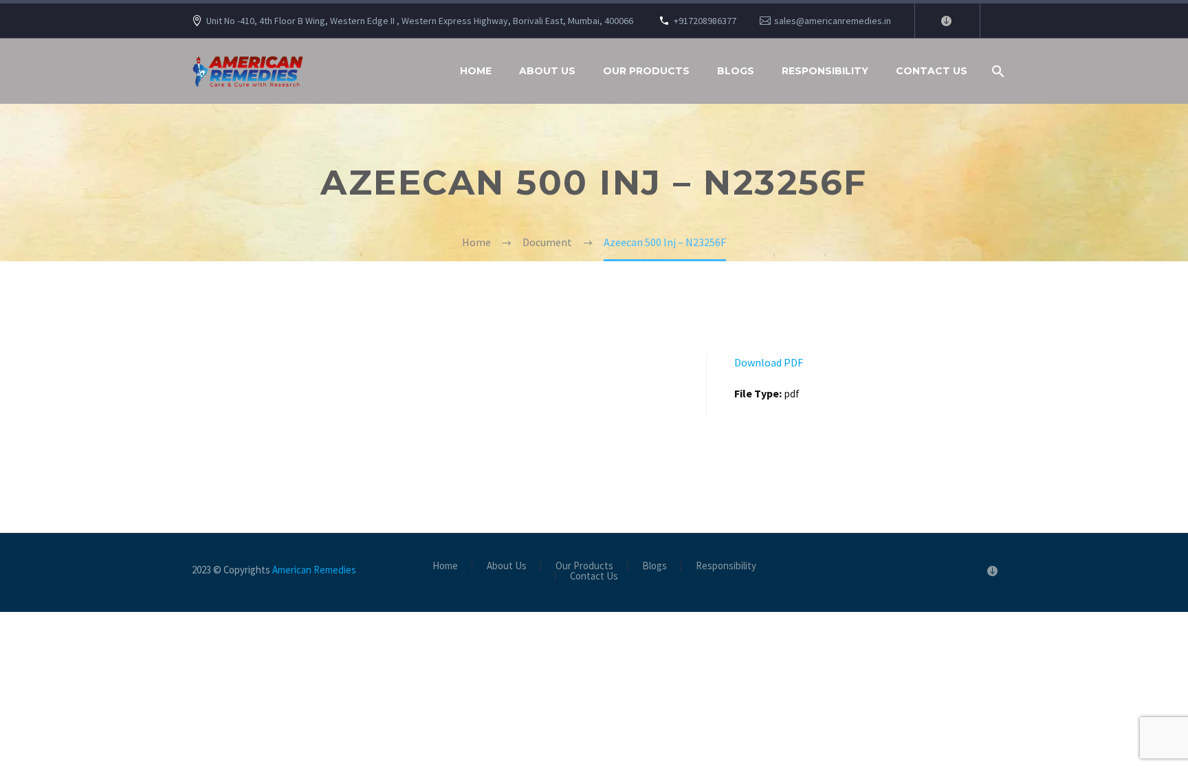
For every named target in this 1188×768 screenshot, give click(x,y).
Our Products (646, 71)
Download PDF (768, 362)
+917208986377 (705, 20)
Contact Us (931, 71)
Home (476, 71)
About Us (547, 71)
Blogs (735, 71)
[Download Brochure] (946, 20)
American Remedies (314, 569)
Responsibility (825, 71)
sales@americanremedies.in (832, 20)
